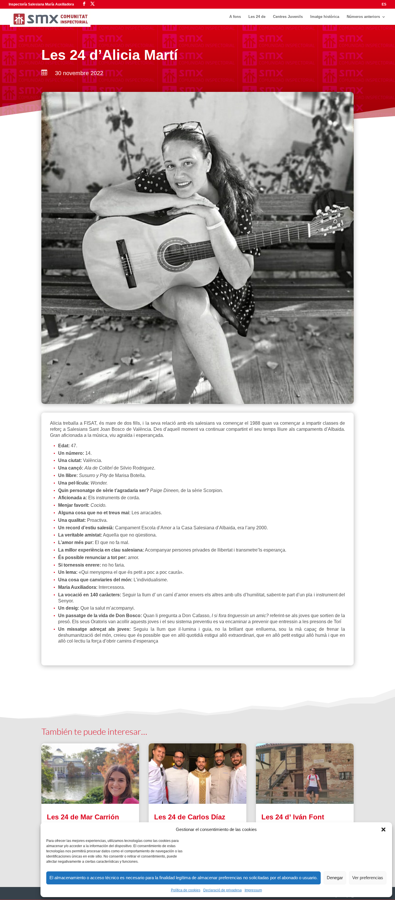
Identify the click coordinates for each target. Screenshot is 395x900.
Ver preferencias (367, 877)
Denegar (335, 877)
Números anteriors (363, 17)
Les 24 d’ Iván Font (292, 817)
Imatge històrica (324, 17)
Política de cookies (185, 890)
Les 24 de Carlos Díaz (189, 817)
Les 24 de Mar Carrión (83, 817)
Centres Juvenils (288, 17)
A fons (235, 17)
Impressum (253, 890)
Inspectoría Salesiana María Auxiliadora (41, 4)
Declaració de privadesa (222, 890)
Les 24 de (256, 17)
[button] (383, 829)
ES (384, 4)
